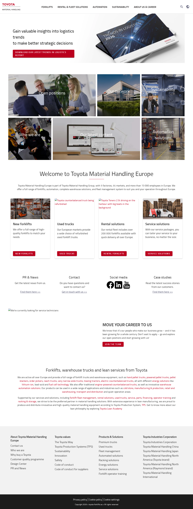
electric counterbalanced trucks (117, 381)
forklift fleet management (83, 397)
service (131, 397)
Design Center (19, 463)
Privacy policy (80, 499)
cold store (128, 388)
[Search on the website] (182, 7)
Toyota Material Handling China (161, 446)
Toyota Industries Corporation (160, 442)
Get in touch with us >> (74, 292)
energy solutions (160, 381)
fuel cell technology (59, 384)
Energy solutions (108, 464)
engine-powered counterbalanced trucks (116, 384)
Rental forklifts (114, 253)
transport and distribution (90, 391)
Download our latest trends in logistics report (40, 53)
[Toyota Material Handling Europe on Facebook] (110, 283)
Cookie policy (95, 499)
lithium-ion (27, 384)
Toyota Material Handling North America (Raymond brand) (161, 466)
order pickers (36, 381)
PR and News (18, 468)
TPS (144, 405)
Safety (58, 460)
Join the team (113, 344)
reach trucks (50, 381)
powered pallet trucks (158, 377)
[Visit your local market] (188, 7)
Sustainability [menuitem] (120, 7)
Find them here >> (30, 292)
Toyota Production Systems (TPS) (74, 446)
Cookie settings (111, 499)
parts (139, 397)
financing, (148, 397)
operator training (162, 397)
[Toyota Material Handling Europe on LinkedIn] (118, 283)
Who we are (17, 450)
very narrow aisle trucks (70, 381)
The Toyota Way (64, 442)
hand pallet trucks (136, 377)
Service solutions (159, 253)
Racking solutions (109, 460)
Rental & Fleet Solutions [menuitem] (73, 7)
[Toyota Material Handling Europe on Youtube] (126, 283)
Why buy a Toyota (21, 454)
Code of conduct (64, 464)
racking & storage (27, 401)
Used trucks (67, 253)
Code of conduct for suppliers (71, 469)
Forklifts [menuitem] (47, 7)
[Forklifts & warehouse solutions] (11, 6)
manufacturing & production (149, 388)
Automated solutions (111, 455)
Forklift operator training (113, 473)
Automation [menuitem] (100, 7)
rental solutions (105, 397)
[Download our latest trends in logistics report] (96, 38)
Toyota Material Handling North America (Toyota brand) (161, 457)
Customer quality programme (27, 459)
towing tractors (92, 381)
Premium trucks (108, 442)
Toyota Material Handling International (157, 475)
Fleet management (109, 451)
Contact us (17, 445)
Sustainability (62, 451)
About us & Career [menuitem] (145, 7)
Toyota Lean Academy (111, 408)
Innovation (61, 455)
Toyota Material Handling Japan (160, 451)
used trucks (121, 397)
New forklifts (24, 253)
